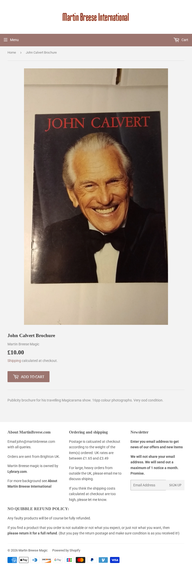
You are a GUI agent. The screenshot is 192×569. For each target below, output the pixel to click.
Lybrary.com (17, 472)
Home (12, 52)
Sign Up (175, 485)
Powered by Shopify (66, 550)
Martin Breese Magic (33, 550)
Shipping (14, 361)
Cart (184, 40)
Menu (14, 40)
